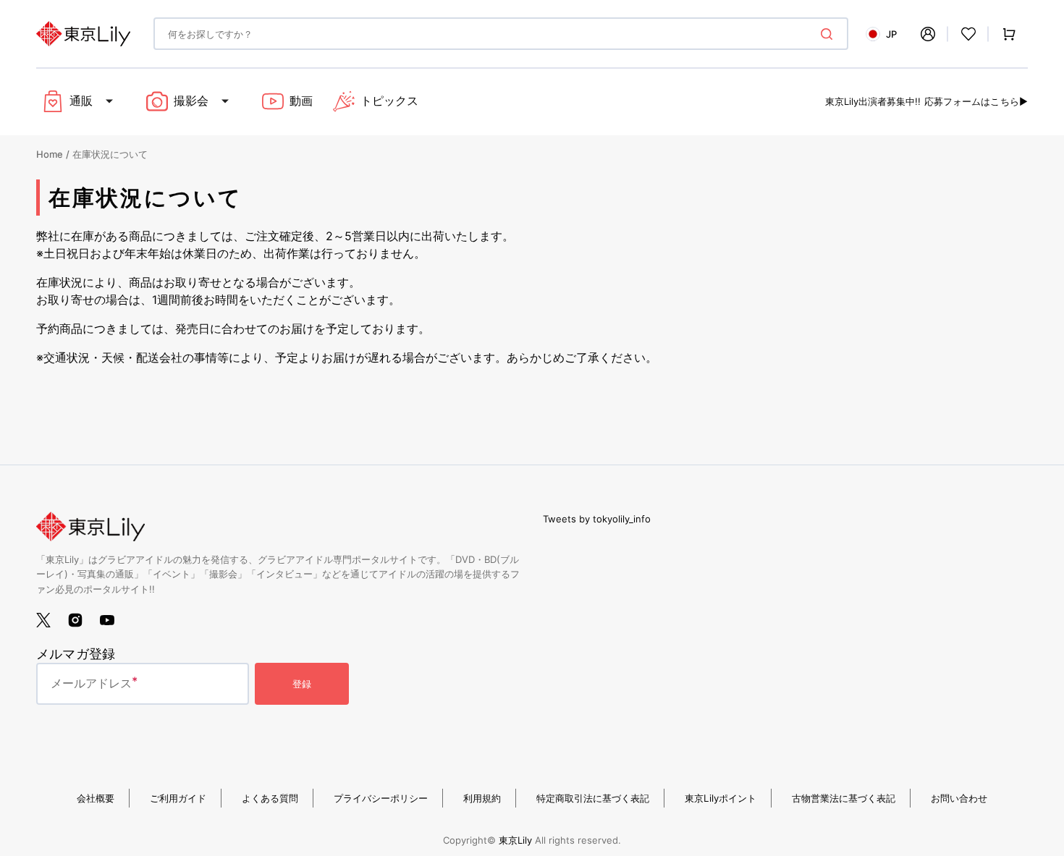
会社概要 (95, 798)
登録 (301, 684)
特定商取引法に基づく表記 (592, 798)
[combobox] (500, 33)
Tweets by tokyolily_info (597, 519)
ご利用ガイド (178, 798)
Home (49, 154)
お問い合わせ (959, 798)
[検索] (829, 34)
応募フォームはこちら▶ (976, 101)
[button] (928, 34)
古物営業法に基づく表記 (843, 798)
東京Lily (515, 840)
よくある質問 (270, 798)
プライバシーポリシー (381, 798)
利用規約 (482, 798)
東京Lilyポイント (720, 798)
